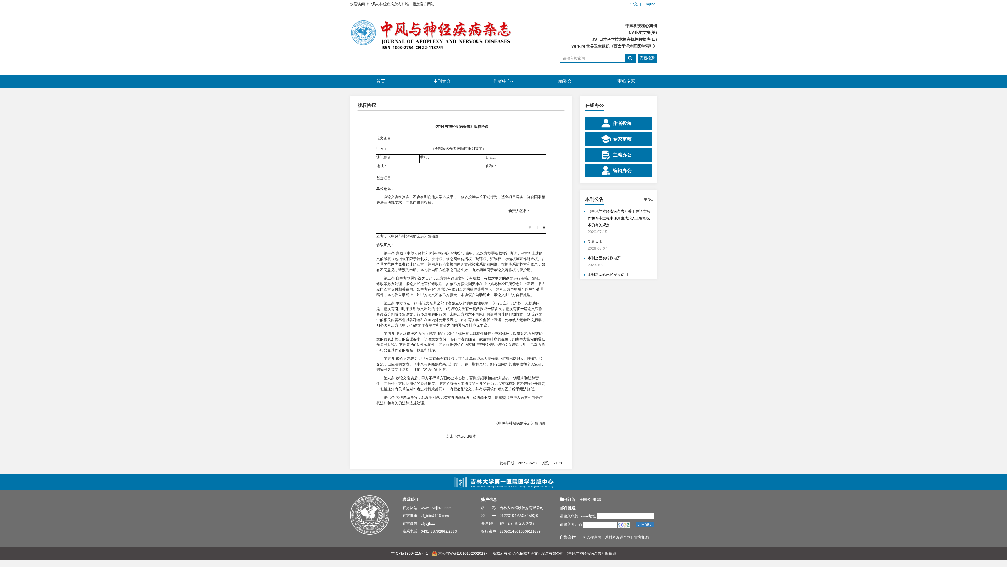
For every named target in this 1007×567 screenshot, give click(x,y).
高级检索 (647, 58)
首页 (380, 81)
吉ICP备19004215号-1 (409, 553)
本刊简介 (442, 81)
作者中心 (502, 81)
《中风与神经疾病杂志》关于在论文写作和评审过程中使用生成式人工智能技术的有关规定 (619, 218)
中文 (634, 4)
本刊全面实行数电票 (604, 258)
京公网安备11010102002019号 (463, 553)
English (650, 4)
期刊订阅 (568, 499)
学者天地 (595, 241)
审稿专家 (626, 81)
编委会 (565, 81)
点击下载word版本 (461, 436)
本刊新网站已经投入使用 (608, 274)
